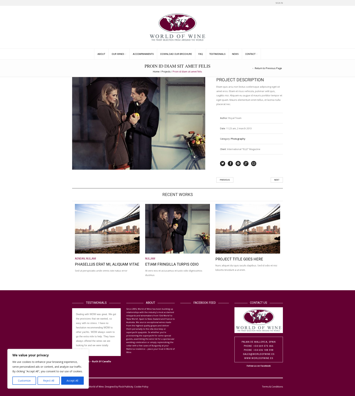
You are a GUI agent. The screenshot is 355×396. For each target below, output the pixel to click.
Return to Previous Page (268, 68)
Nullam (91, 258)
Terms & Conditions (272, 386)
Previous (225, 180)
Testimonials (217, 54)
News (235, 54)
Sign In (279, 2)
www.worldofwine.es (258, 358)
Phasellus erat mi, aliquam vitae (107, 264)
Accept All (72, 380)
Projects (166, 71)
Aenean (80, 258)
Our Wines (118, 54)
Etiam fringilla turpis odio (172, 264)
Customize (24, 380)
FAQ (200, 54)
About (101, 54)
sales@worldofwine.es (258, 354)
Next (276, 180)
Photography (238, 138)
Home (156, 71)
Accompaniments (143, 54)
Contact (250, 54)
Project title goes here (239, 259)
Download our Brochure (176, 54)
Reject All (48, 380)
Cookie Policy (141, 386)
